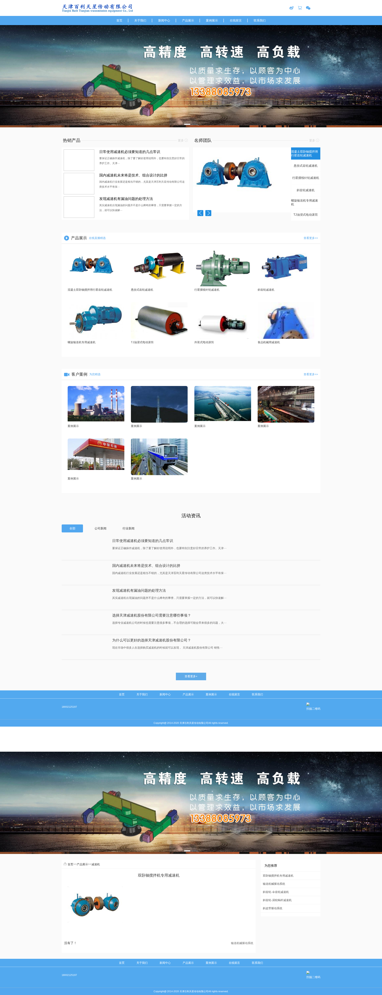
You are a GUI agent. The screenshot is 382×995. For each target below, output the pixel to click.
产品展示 (188, 694)
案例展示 (211, 694)
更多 (181, 140)
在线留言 (234, 694)
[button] (187, 124)
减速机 (96, 864)
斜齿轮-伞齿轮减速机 (276, 892)
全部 (72, 528)
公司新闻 (100, 528)
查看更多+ (191, 676)
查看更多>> (311, 238)
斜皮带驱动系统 (272, 908)
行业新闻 (128, 528)
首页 (122, 694)
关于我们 (142, 694)
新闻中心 (165, 694)
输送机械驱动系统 (242, 943)
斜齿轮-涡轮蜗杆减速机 (277, 900)
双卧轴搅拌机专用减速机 (278, 875)
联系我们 (257, 694)
